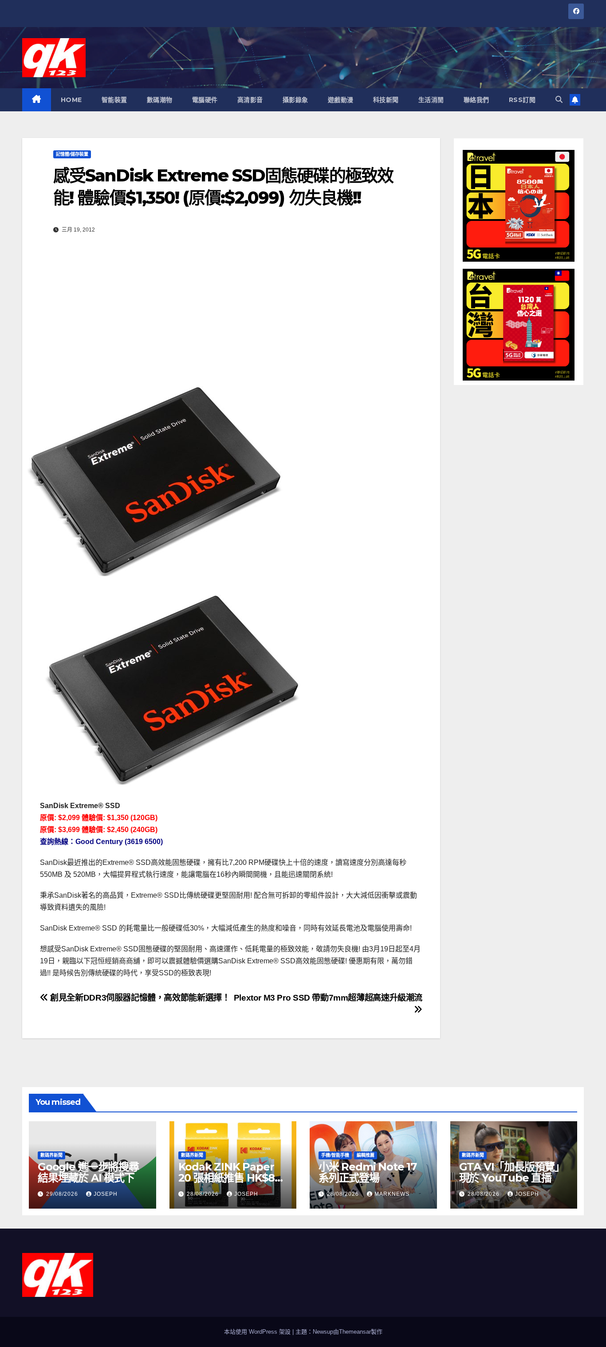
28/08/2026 (203, 1194)
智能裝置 (114, 100)
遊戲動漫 (341, 100)
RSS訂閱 (522, 100)
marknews (391, 1194)
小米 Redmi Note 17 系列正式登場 (368, 1172)
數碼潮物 (160, 100)
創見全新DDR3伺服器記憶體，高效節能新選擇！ (139, 997)
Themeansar (355, 1331)
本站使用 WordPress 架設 (258, 1331)
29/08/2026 (63, 1194)
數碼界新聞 (51, 1155)
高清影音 (250, 100)
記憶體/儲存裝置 (72, 154)
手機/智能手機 (335, 1155)
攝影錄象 (295, 100)
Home (71, 100)
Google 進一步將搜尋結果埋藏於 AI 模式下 (88, 1172)
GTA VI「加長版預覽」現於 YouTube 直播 (512, 1172)
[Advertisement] (231, 316)
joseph (106, 1194)
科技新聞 (386, 100)
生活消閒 (431, 100)
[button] (559, 99)
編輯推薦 (365, 1155)
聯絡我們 (476, 100)
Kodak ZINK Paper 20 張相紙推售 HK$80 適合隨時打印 (229, 1177)
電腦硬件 (205, 100)
